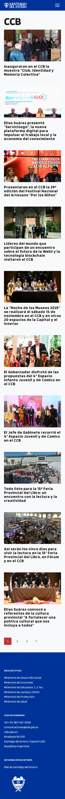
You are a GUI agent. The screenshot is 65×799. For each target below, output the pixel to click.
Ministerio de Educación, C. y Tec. (23, 687)
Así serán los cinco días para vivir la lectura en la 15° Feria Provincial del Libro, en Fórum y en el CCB (31, 554)
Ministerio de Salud (15, 701)
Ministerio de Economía (18, 682)
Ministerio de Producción (19, 696)
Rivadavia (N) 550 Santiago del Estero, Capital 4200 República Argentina (24, 741)
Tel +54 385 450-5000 (17, 722)
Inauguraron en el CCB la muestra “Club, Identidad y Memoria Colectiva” (29, 70)
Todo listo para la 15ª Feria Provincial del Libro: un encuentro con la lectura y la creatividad (30, 494)
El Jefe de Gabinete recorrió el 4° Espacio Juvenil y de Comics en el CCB (32, 436)
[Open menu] (57, 5)
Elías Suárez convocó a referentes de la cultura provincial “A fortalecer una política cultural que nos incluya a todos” (30, 617)
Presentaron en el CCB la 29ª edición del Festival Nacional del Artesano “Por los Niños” (31, 191)
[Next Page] (36, 641)
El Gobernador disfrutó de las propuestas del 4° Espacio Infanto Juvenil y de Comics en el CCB (32, 377)
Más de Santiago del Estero (21, 767)
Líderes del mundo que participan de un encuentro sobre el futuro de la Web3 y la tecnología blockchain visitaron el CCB (32, 251)
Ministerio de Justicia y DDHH (21, 692)
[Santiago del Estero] (15, 5)
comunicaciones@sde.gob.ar (21, 727)
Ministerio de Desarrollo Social (22, 677)
